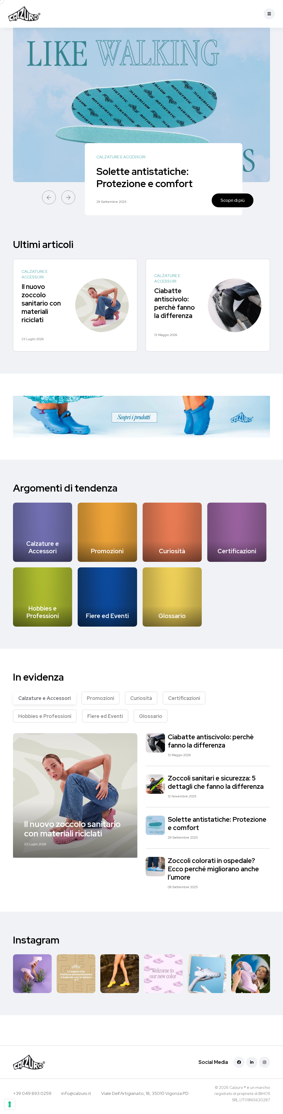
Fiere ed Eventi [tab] (105, 716)
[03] (119, 973)
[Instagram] (264, 1062)
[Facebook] (239, 1062)
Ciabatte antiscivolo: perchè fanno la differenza (174, 303)
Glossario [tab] (150, 716)
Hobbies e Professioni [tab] (44, 716)
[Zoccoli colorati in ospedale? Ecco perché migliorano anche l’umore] (141, 105)
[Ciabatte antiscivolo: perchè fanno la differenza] (234, 305)
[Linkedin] (251, 1062)
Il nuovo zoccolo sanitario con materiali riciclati (41, 303)
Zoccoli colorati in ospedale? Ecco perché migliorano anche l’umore (159, 171)
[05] (32, 973)
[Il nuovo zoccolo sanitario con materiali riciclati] (102, 305)
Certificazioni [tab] (184, 698)
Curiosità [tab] (141, 698)
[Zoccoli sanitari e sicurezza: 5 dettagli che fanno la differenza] (155, 784)
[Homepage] (38, 14)
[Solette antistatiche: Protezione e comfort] (155, 825)
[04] (207, 973)
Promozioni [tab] (100, 698)
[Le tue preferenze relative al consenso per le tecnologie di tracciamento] (9, 1104)
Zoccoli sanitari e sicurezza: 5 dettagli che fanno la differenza (216, 782)
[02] (250, 973)
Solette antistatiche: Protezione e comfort (217, 823)
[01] (163, 973)
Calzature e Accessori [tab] (44, 698)
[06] (76, 973)
